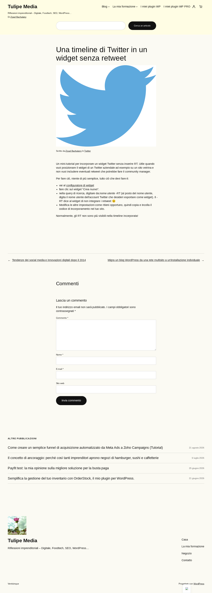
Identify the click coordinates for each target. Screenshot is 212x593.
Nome (59, 354)
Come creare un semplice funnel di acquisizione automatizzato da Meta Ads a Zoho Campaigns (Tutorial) (85, 448)
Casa (185, 539)
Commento (62, 318)
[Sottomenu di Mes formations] (137, 6)
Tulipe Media (22, 6)
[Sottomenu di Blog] (109, 6)
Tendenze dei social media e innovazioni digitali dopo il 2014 (49, 260)
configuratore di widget (80, 185)
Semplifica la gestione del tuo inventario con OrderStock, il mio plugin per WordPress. (71, 478)
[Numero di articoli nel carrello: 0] (200, 6)
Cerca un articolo (142, 25)
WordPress (199, 583)
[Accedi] (193, 6)
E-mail (59, 369)
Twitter (87, 151)
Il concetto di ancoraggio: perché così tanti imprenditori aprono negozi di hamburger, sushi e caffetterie (83, 458)
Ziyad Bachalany (18, 17)
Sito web (60, 383)
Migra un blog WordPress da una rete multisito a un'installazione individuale (154, 260)
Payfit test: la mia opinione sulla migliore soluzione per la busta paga (58, 468)
